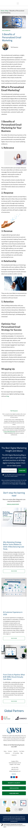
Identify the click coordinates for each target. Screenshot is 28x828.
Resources (7, 753)
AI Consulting (16, 753)
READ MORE (14, 571)
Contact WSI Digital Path (9, 431)
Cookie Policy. (23, 483)
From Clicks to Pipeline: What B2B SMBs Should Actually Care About (14, 676)
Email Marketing (6, 30)
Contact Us (14, 755)
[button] (23, 3)
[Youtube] (16, 777)
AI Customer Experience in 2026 (12, 613)
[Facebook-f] (11, 777)
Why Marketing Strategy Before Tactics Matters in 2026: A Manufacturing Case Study (13, 545)
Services (10, 751)
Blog (6, 10)
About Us (16, 751)
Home (2, 10)
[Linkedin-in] (14, 777)
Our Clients (21, 751)
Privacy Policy (15, 483)
